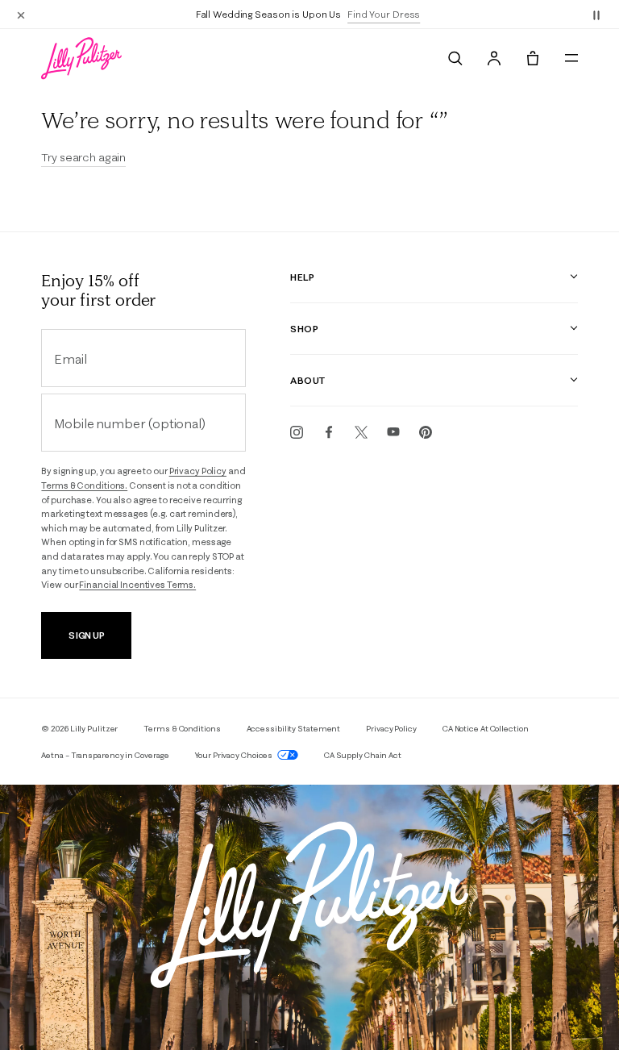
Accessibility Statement (294, 728)
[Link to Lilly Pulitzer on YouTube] (393, 432)
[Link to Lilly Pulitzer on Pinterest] (425, 432)
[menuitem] (455, 58)
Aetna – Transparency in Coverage (105, 755)
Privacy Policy (197, 471)
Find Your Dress (383, 14)
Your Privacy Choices (234, 755)
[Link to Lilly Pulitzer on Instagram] (296, 432)
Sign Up (87, 635)
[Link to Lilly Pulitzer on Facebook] (329, 432)
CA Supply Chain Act (362, 755)
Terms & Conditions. (84, 485)
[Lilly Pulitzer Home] (81, 58)
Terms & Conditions (181, 728)
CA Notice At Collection (485, 728)
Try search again (83, 157)
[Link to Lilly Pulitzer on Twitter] (361, 432)
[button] (596, 14)
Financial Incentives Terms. (137, 584)
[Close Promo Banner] (21, 14)
